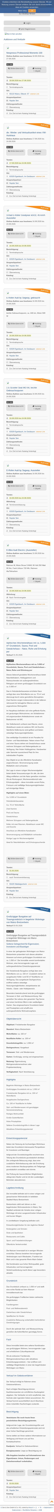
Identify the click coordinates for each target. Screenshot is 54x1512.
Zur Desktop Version (27, 14)
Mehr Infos (22, 11)
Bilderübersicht (16, 68)
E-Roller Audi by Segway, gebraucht (23, 298)
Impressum (48, 1507)
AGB (40, 1510)
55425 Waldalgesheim (18, 884)
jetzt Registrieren (28, 29)
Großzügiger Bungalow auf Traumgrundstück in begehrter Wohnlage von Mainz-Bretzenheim (25, 919)
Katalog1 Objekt (37, 69)
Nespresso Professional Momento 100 (24, 53)
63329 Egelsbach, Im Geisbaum (22, 176)
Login (28, 23)
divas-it (30, 1507)
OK (32, 11)
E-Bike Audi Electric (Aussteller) (21, 550)
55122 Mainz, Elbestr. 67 (19, 94)
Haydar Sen (14, 101)
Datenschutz (16, 1510)
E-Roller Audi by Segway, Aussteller (23, 470)
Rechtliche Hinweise (30, 1510)
